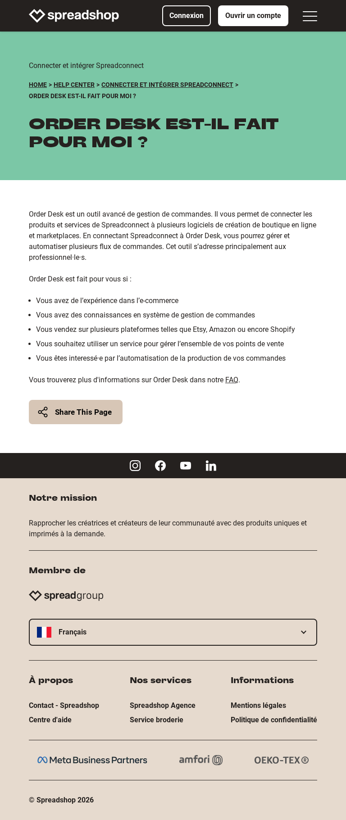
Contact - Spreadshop (64, 705)
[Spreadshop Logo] (74, 16)
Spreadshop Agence (163, 705)
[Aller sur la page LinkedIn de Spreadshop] (210, 465)
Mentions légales (258, 705)
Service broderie (156, 720)
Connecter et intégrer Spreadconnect (167, 84)
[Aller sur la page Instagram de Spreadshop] (135, 465)
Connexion (186, 15)
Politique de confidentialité (274, 720)
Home (38, 84)
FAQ (231, 380)
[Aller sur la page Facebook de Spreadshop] (160, 465)
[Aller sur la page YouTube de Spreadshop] (185, 465)
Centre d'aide (50, 720)
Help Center (74, 84)
